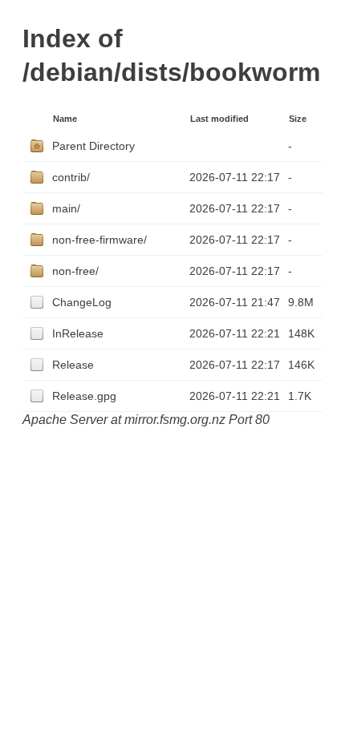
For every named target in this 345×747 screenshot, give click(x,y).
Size (297, 118)
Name (65, 118)
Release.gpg (84, 396)
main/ (66, 208)
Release (73, 364)
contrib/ (71, 177)
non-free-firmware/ (99, 239)
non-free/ (75, 270)
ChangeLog (82, 302)
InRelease (78, 333)
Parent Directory (93, 145)
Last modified (219, 118)
